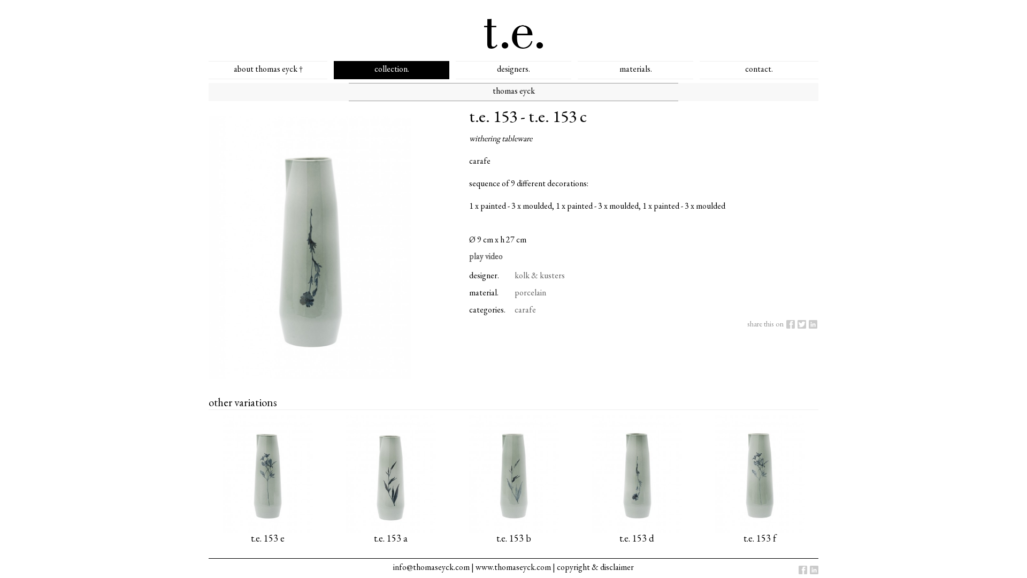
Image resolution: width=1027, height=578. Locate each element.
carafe (525, 309)
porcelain (530, 292)
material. (484, 292)
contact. (759, 68)
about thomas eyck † (268, 68)
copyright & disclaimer (595, 567)
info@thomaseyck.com (431, 567)
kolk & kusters (540, 275)
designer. (484, 275)
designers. (513, 68)
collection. (391, 68)
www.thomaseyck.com (513, 567)
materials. (635, 68)
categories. (487, 309)
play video (486, 256)
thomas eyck (514, 90)
